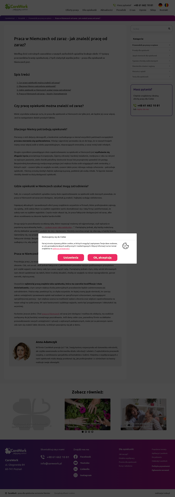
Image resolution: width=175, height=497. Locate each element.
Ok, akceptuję (102, 257)
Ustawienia (70, 257)
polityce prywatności (61, 248)
